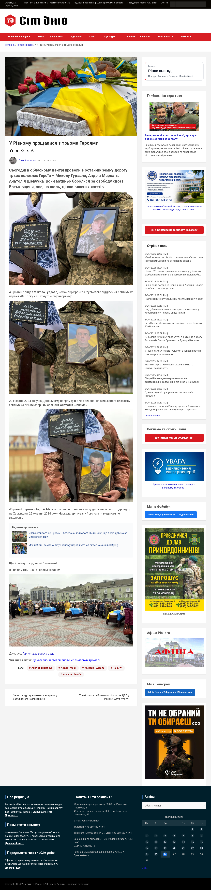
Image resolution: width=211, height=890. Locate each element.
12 (165, 841)
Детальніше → (14, 843)
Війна (41, 36)
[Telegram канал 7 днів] (197, 4)
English (164, 2)
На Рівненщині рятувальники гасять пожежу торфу (174, 298)
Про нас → (11, 815)
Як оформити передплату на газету (174, 230)
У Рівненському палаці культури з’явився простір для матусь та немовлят (173, 352)
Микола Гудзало (95, 667)
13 (174, 841)
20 (174, 848)
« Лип (145, 868)
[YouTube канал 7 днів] (203, 4)
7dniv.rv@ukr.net (90, 820)
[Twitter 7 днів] (191, 4)
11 (156, 841)
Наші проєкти (165, 36)
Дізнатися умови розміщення (174, 437)
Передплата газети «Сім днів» (142, 2)
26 (165, 854)
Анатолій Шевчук (41, 667)
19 (165, 848)
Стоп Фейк (129, 36)
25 (156, 854)
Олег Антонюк (27, 160)
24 (147, 854)
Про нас (28, 2)
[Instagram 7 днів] (179, 4)
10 (147, 841)
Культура (109, 36)
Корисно (145, 36)
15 (192, 841)
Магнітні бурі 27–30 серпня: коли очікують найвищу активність (169, 366)
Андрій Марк (68, 667)
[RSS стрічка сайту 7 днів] (185, 4)
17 (147, 848)
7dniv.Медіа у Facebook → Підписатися (171, 514)
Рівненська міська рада (39, 653)
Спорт (93, 36)
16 (201, 841)
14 (183, 841)
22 (192, 848)
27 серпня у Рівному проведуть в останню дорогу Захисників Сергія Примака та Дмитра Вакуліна (173, 338)
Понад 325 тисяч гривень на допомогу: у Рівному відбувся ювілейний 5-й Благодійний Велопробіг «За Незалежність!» (173, 273)
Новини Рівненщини (18, 36)
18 (156, 848)
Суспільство (56, 36)
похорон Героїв (72, 674)
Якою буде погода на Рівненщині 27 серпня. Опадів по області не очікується (174, 287)
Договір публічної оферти (110, 2)
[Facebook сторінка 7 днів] (173, 4)
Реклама (186, 36)
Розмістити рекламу (60, 2)
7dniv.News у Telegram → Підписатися (170, 692)
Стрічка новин (158, 246)
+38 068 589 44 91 (95, 826)
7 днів (28, 884)
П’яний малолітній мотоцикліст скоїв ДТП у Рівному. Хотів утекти (103, 697)
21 (183, 848)
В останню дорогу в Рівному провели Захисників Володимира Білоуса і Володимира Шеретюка (172, 408)
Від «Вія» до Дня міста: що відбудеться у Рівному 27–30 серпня (173, 325)
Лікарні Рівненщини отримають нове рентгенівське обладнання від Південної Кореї (172, 380)
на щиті (117, 667)
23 (201, 848)
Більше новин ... (153, 415)
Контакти (41, 2)
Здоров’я (76, 36)
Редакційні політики (84, 2)
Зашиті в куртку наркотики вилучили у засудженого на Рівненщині (35, 697)
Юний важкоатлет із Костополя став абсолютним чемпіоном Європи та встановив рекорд (174, 259)
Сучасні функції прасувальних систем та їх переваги (169, 394)
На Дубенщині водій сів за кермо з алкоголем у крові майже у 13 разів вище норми (172, 311)
